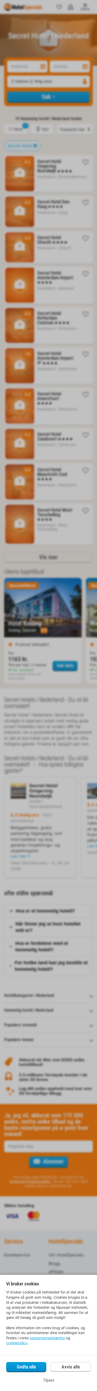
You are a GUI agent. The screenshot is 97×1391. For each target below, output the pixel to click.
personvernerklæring (47, 1338)
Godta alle (26, 1367)
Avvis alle (71, 1367)
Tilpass (48, 1380)
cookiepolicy (16, 1343)
